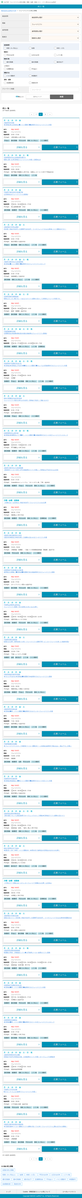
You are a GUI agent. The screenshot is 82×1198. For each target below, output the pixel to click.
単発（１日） (61, 48)
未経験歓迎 (10, 83)
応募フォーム (60, 147)
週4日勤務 (35, 62)
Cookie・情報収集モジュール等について (36, 1192)
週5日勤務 (10, 62)
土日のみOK (35, 55)
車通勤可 (34, 76)
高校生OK (35, 83)
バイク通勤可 (11, 76)
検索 (61, 97)
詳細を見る (22, 147)
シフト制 (59, 55)
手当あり (34, 69)
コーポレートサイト (69, 1192)
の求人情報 (8, 1170)
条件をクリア (37, 97)
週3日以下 (60, 62)
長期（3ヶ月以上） (13, 48)
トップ (8, 1192)
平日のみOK (10, 55)
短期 (33, 48)
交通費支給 (10, 69)
